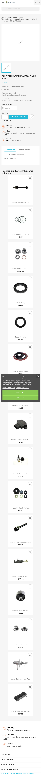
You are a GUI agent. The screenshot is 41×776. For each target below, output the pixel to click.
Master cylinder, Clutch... (20, 576)
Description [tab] (10, 150)
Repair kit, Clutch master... (21, 405)
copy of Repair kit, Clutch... (20, 234)
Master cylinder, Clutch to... (20, 679)
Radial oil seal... (20, 337)
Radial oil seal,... (20, 303)
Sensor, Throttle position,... (20, 440)
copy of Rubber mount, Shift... (20, 711)
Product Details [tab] (24, 150)
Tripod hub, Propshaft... (20, 645)
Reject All (20, 392)
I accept (20, 398)
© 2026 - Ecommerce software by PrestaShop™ (18, 773)
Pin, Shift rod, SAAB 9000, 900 (20, 542)
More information (8, 387)
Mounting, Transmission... (20, 610)
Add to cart (18, 117)
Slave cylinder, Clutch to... (21, 269)
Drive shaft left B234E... (20, 202)
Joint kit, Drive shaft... (20, 474)
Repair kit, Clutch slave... (20, 371)
